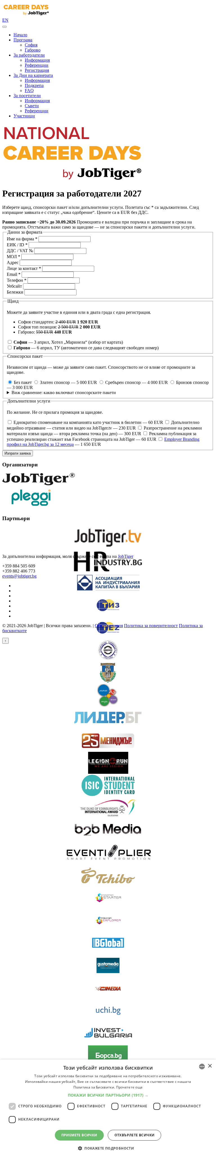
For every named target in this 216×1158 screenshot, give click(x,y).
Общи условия (109, 625)
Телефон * (16, 280)
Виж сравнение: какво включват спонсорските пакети (64, 392)
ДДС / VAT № (20, 250)
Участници (24, 115)
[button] (108, 1095)
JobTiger (125, 556)
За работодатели (29, 55)
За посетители (27, 95)
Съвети (32, 105)
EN (5, 20)
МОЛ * (13, 256)
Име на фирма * (22, 238)
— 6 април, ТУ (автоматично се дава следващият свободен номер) (86, 347)
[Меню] (4, 27)
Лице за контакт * (24, 268)
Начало (20, 34)
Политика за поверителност (151, 625)
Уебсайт (14, 286)
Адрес (13, 262)
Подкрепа (34, 85)
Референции (36, 65)
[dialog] (108, 1108)
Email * (14, 274)
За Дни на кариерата (33, 75)
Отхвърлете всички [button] (134, 1135)
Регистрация (37, 70)
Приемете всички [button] (79, 1135)
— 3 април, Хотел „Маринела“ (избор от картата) (68, 342)
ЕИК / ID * (17, 244)
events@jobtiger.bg (19, 576)
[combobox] (202, 1066)
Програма (23, 39)
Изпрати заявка (17, 453)
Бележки (15, 292)
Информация (37, 60)
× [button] (210, 1066)
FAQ (29, 90)
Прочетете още (129, 1087)
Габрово (32, 50)
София (31, 45)
